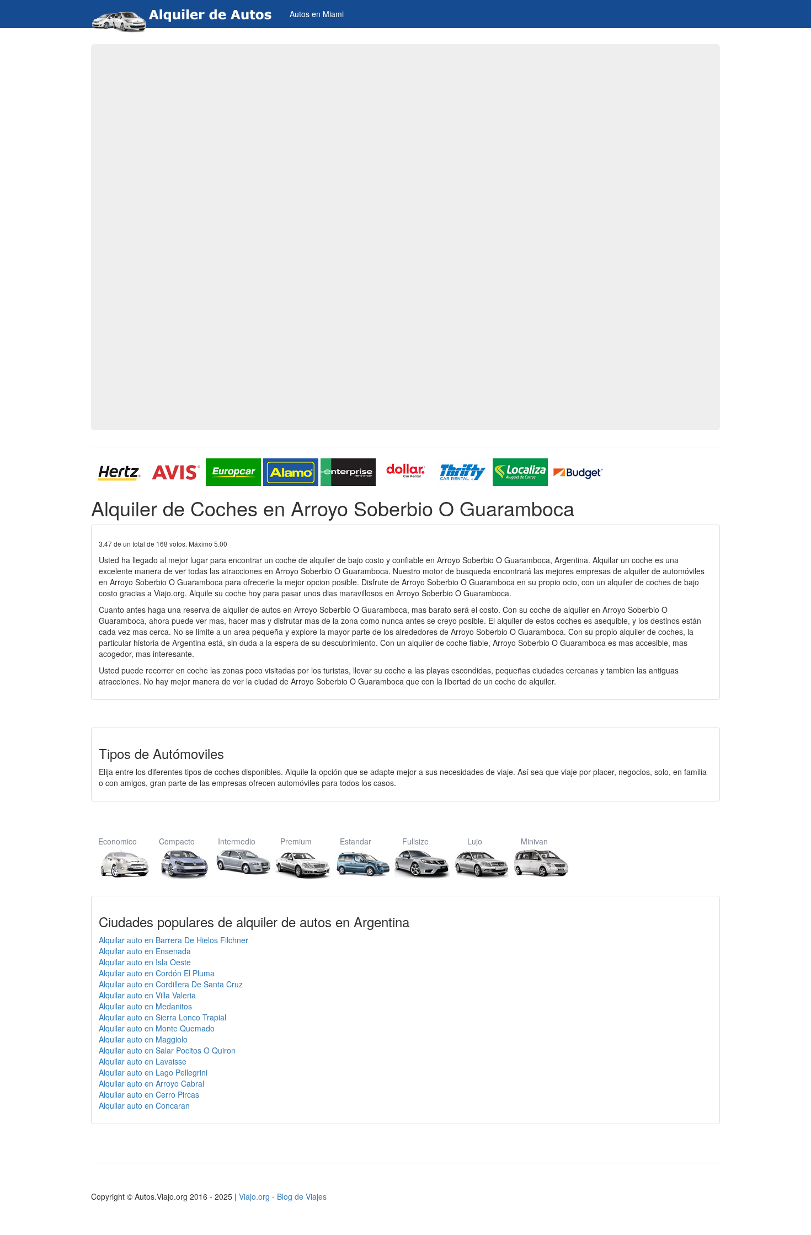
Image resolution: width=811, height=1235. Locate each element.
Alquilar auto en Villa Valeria (147, 995)
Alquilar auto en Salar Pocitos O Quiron (167, 1050)
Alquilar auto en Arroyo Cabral (151, 1083)
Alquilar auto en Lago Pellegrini (153, 1072)
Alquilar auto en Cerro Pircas (149, 1094)
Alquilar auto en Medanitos (145, 1006)
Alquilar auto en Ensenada (145, 950)
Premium (296, 841)
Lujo (474, 841)
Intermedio (236, 841)
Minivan (534, 841)
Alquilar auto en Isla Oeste (145, 961)
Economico (117, 841)
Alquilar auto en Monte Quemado (157, 1028)
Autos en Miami (317, 13)
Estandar (355, 841)
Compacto (177, 841)
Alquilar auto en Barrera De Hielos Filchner (173, 939)
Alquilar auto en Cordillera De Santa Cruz (171, 984)
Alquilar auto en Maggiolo (143, 1039)
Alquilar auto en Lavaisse (142, 1061)
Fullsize (415, 841)
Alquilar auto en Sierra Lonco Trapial (162, 1017)
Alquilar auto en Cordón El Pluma (157, 973)
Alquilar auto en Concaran (144, 1105)
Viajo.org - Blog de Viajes (283, 1196)
